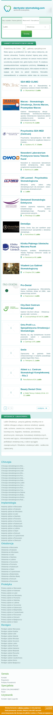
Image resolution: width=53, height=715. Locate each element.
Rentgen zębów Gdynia (9, 655)
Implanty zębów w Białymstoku (12, 526)
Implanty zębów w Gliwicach (11, 540)
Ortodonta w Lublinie (8, 559)
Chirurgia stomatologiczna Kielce (12, 497)
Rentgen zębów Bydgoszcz (10, 663)
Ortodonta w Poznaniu (9, 564)
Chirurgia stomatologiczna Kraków (13, 468)
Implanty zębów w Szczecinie (11, 521)
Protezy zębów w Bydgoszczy (11, 620)
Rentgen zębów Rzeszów (10, 653)
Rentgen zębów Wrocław (10, 639)
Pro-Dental (26, 285)
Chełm (39, 145)
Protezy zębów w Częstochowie (12, 612)
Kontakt (4, 678)
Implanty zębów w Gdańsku (10, 516)
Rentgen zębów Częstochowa (11, 658)
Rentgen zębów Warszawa (10, 629)
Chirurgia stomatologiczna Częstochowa (15, 490)
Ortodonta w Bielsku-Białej (10, 576)
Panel (3, 692)
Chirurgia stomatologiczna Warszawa (14, 466)
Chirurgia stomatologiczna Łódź (12, 471)
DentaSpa (25, 224)
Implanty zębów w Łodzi (9, 514)
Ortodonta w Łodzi (7, 555)
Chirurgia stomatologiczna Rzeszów (13, 488)
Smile (23, 350)
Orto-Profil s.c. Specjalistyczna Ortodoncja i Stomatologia (35, 328)
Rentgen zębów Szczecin (10, 641)
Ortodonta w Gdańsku (8, 557)
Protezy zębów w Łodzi (9, 593)
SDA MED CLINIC (29, 82)
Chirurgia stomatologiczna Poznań (13, 475)
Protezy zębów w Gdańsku (10, 600)
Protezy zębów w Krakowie (10, 591)
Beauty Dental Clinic (31, 389)
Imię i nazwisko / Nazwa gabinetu (12, 20)
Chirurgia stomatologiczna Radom (13, 500)
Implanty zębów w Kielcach (10, 533)
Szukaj (26, 34)
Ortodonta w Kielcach (8, 579)
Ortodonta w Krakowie (9, 550)
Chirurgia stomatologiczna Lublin (12, 483)
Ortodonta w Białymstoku (10, 574)
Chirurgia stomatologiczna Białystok (13, 495)
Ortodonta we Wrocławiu (9, 552)
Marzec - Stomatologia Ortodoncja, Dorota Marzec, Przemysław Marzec (35, 104)
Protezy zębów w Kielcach (10, 617)
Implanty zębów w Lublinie (10, 528)
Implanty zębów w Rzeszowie (11, 538)
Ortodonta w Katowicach (9, 567)
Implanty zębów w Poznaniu (11, 519)
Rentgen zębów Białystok (10, 651)
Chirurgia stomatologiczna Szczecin (13, 485)
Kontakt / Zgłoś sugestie (9, 699)
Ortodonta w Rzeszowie (9, 581)
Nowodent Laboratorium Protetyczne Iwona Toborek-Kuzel (35, 156)
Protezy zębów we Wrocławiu (11, 595)
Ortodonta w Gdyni (7, 569)
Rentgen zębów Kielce (9, 660)
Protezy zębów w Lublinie (10, 603)
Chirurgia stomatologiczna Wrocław (13, 473)
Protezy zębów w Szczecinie (11, 605)
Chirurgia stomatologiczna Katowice (13, 480)
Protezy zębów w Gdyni (9, 622)
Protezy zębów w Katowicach (11, 607)
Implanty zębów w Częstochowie (12, 536)
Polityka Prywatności (8, 682)
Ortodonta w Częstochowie (10, 572)
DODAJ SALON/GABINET (10, 689)
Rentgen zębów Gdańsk (9, 636)
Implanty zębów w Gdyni (9, 531)
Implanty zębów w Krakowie (11, 509)
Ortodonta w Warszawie (9, 547)
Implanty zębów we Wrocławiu (11, 511)
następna (41, 408)
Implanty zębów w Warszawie (11, 507)
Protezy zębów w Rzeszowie (11, 615)
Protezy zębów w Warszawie (11, 588)
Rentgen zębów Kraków (9, 631)
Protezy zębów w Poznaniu (10, 598)
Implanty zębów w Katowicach (11, 524)
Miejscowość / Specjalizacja (31, 20)
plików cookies (23, 708)
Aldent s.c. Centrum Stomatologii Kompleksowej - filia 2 (35, 372)
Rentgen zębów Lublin (9, 643)
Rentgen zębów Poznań (9, 646)
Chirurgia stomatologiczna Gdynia (13, 492)
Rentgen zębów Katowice (10, 648)
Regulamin (5, 680)
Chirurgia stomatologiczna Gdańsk (13, 478)
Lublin (38, 90)
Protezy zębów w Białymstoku (11, 610)
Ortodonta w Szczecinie (9, 562)
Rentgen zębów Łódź (8, 634)
